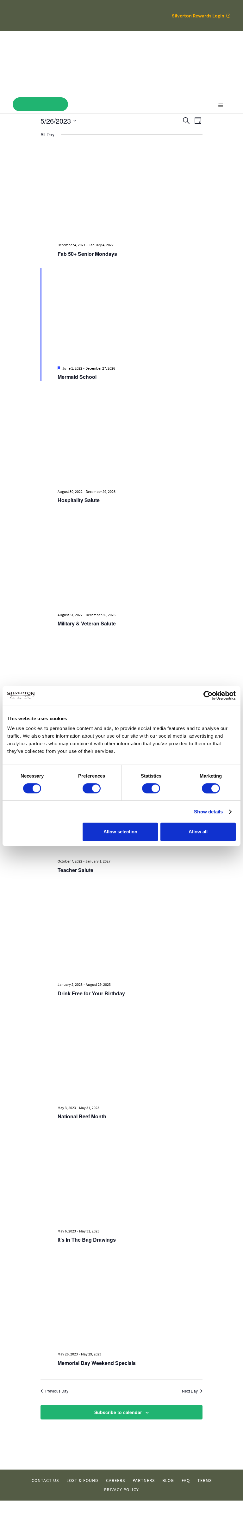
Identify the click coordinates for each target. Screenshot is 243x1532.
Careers (115, 1480)
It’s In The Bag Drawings (87, 1239)
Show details (208, 811)
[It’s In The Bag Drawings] (130, 1176)
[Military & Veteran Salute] (130, 560)
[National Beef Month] (130, 1053)
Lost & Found (82, 1480)
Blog (168, 1480)
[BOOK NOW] (40, 104)
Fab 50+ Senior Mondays (87, 253)
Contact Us (45, 1480)
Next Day (190, 1390)
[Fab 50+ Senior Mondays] (130, 191)
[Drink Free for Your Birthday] (130, 930)
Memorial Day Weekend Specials (97, 1363)
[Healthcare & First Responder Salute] (130, 683)
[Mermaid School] (130, 314)
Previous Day (56, 1390)
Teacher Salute (75, 870)
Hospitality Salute (79, 500)
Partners (144, 1480)
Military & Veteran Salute (87, 623)
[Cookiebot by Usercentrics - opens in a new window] (208, 695)
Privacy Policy (121, 1489)
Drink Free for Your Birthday (91, 993)
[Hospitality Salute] (130, 437)
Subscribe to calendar (118, 1412)
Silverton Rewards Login (198, 15)
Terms (204, 1480)
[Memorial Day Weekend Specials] (130, 1300)
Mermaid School (77, 376)
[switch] (92, 788)
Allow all (198, 831)
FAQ (186, 1480)
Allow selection (120, 831)
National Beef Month (82, 1116)
